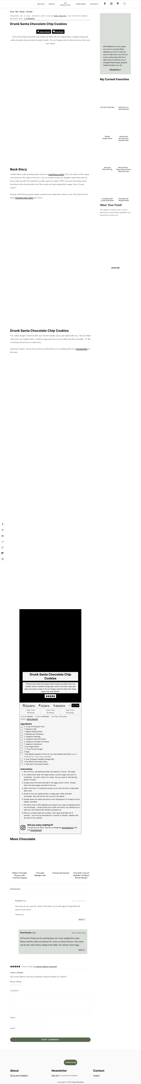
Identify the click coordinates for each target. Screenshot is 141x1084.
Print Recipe (59, 31)
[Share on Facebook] (2, 524)
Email (13, 1028)
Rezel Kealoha (32, 719)
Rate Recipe (60, 705)
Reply (82, 920)
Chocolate (29, 11)
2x (73, 705)
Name (13, 1018)
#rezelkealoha (35, 830)
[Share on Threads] (2, 559)
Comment (15, 991)
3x (77, 705)
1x (69, 705)
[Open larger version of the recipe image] (50, 701)
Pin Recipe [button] (45, 705)
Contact (94, 4)
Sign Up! (55, 1076)
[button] (47, 696)
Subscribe (81, 4)
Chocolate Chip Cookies (24, 198)
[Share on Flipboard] (2, 553)
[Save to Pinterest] (2, 530)
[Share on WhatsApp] (2, 547)
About (52, 4)
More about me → (115, 69)
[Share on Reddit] (2, 541)
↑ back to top (70, 1062)
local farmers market (56, 174)
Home (12, 11)
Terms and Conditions (19, 1076)
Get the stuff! (115, 268)
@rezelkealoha (81, 349)
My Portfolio (65, 4)
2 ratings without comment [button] (45, 967)
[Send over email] (2, 535)
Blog (16, 11)
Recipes (41, 4)
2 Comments (29, 18)
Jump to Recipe (44, 31)
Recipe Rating (15, 982)
